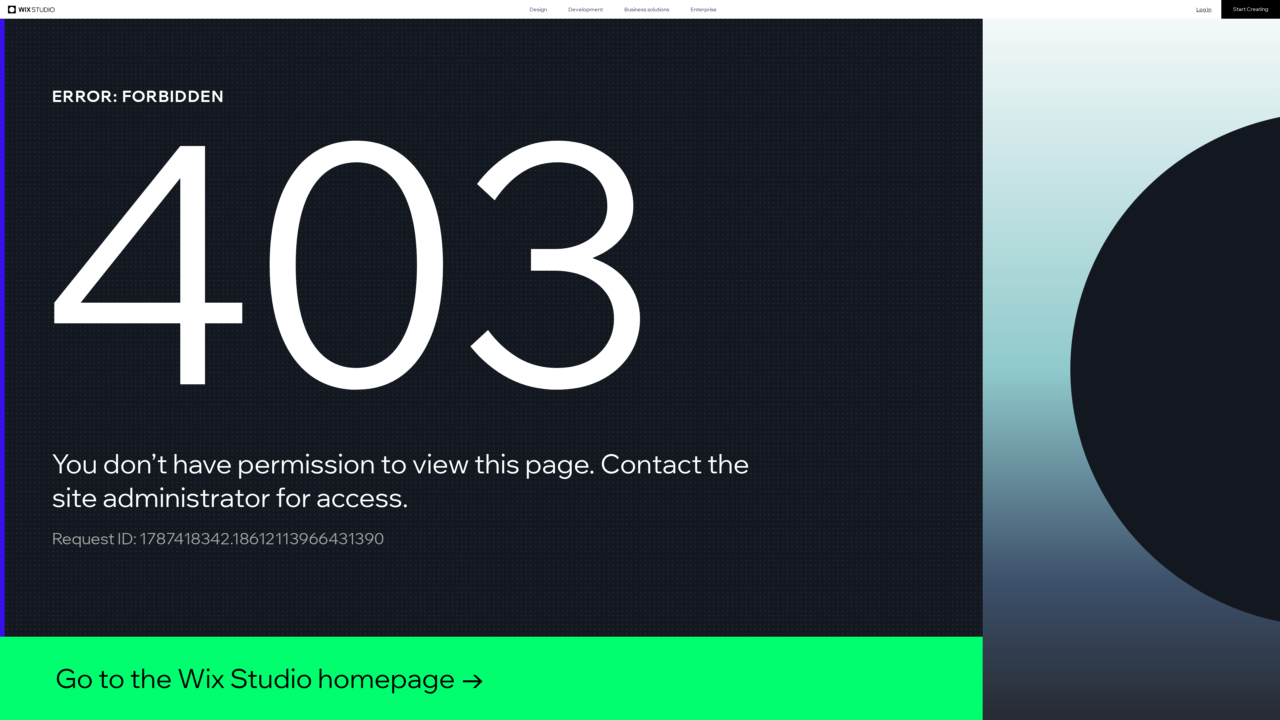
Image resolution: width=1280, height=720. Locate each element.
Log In (1203, 9)
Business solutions (646, 9)
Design (538, 9)
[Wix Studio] (30, 9)
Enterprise (704, 9)
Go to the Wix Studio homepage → (270, 678)
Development (585, 9)
